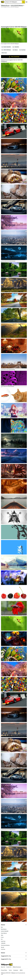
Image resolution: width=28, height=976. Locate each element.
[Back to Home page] (2, 1)
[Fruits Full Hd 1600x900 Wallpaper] (14, 593)
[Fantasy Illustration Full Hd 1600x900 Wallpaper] (14, 577)
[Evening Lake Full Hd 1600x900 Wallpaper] (14, 252)
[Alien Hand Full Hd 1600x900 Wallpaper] (14, 471)
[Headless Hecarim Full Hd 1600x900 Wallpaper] (14, 638)
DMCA (21, 970)
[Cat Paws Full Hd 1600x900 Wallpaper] (14, 192)
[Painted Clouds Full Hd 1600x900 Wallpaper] (14, 547)
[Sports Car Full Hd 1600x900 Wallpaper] (14, 207)
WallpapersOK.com (5, 5)
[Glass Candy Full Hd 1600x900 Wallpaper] (14, 115)
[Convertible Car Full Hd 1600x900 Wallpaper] (14, 146)
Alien (2, 935)
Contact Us (8, 967)
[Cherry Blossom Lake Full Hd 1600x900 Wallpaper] (14, 222)
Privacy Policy (4, 970)
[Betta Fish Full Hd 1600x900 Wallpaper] (14, 608)
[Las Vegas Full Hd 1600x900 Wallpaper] (14, 161)
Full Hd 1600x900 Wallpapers (17, 5)
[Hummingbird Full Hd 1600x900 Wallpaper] (14, 623)
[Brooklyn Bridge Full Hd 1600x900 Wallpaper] (14, 361)
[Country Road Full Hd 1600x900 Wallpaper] (14, 315)
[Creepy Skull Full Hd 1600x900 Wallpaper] (14, 517)
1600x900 (16, 46)
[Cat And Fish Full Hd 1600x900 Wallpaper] (14, 395)
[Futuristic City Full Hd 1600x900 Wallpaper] (14, 440)
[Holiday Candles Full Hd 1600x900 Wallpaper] (14, 346)
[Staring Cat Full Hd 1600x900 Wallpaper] (14, 176)
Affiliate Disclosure (17, 967)
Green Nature (4, 933)
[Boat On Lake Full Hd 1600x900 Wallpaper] (14, 501)
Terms (10, 970)
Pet (2, 939)
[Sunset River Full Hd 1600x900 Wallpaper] (14, 369)
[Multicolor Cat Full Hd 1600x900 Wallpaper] (14, 425)
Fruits (2, 937)
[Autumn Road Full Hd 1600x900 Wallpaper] (14, 300)
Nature (16, 49)
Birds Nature (3, 929)
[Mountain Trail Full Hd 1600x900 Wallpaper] (14, 330)
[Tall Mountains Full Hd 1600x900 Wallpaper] (14, 285)
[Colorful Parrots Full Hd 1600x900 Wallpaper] (14, 85)
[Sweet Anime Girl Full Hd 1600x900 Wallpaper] (14, 410)
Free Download (15, 56)
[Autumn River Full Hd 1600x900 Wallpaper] (14, 261)
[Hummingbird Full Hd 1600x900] (14, 70)
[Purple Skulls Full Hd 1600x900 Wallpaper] (14, 378)
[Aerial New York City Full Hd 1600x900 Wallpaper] (14, 237)
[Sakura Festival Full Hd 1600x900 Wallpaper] (14, 100)
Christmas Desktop (5, 945)
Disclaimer (15, 970)
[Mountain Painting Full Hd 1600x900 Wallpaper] (14, 562)
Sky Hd (2, 947)
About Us (3, 967)
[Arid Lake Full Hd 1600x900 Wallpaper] (14, 386)
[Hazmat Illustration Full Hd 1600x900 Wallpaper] (14, 532)
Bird (2, 927)
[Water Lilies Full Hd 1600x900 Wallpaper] (14, 269)
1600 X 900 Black (7, 49)
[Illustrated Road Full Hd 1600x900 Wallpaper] (14, 456)
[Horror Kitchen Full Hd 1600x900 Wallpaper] (14, 486)
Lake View (3, 941)
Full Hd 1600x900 (7, 46)
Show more (4, 52)
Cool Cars (3, 949)
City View (23, 49)
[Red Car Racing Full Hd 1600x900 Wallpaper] (14, 131)
